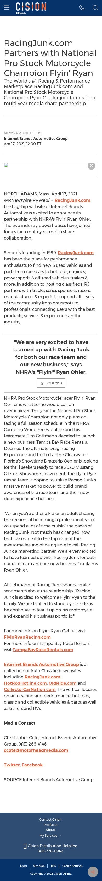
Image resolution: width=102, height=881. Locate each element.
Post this (54, 383)
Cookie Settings (72, 866)
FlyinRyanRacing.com (27, 637)
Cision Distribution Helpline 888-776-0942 (52, 848)
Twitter (12, 765)
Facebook (32, 765)
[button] (51, 165)
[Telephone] (82, 8)
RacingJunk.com (72, 200)
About (50, 830)
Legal (23, 866)
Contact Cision (50, 820)
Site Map (39, 866)
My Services (48, 836)
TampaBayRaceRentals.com (43, 649)
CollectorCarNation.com (30, 689)
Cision (58, 873)
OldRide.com (63, 683)
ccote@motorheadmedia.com (36, 750)
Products (50, 825)
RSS (53, 866)
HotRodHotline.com (25, 683)
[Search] (95, 8)
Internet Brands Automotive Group (41, 664)
